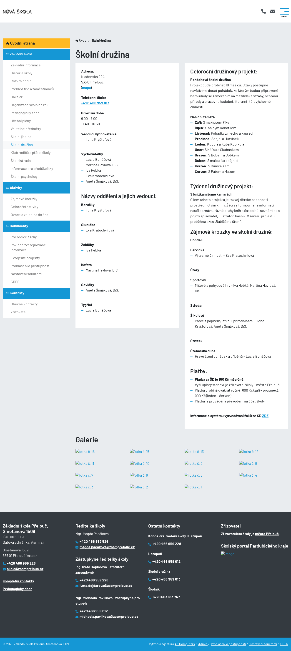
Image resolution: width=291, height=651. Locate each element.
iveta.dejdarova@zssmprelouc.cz (106, 586)
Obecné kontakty (24, 304)
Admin (203, 644)
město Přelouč (267, 534)
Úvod (82, 40)
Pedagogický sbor (25, 113)
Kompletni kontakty (18, 581)
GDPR (15, 282)
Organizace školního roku (30, 105)
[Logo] (17, 11)
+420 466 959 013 (95, 103)
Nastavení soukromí (26, 274)
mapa (86, 88)
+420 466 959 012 (94, 611)
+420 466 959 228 (21, 563)
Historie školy (21, 73)
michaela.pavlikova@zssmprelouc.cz (109, 616)
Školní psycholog (24, 176)
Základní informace (26, 65)
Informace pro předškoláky (32, 169)
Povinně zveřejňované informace (28, 247)
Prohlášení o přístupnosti (30, 266)
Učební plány (21, 121)
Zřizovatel (19, 312)
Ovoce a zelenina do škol (30, 215)
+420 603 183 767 (166, 597)
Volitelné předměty (26, 129)
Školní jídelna (21, 137)
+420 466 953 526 (94, 541)
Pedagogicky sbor (17, 589)
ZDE (265, 416)
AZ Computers (185, 644)
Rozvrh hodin (21, 81)
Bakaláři (17, 97)
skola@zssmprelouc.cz (25, 569)
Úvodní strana (22, 43)
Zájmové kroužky (24, 199)
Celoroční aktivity (24, 207)
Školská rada (21, 161)
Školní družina (22, 145)
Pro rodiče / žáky (24, 237)
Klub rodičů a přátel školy (30, 153)
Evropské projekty (25, 258)
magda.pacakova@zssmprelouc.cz (107, 547)
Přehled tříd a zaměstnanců (32, 89)
